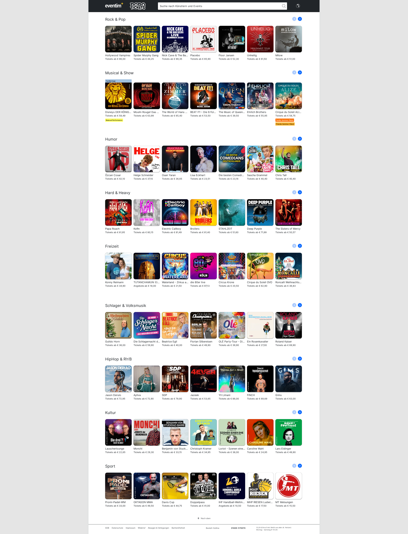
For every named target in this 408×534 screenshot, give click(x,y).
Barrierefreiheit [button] (178, 528)
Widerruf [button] (141, 528)
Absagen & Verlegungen (158, 528)
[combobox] (219, 6)
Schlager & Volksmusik (125, 305)
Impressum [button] (130, 528)
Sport (110, 466)
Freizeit (112, 246)
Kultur (110, 412)
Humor (111, 139)
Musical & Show (119, 73)
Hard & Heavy (117, 192)
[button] (300, 19)
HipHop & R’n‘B (118, 359)
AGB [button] (107, 528)
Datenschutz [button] (117, 528)
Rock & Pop (115, 19)
